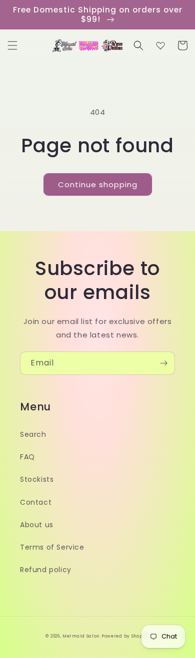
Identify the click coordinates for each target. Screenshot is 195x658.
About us (37, 525)
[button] (13, 45)
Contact (36, 502)
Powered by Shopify (126, 636)
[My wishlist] (161, 45)
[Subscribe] (163, 363)
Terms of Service (52, 547)
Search (33, 434)
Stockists (37, 479)
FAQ (27, 457)
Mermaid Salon (81, 636)
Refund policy (46, 570)
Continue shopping (98, 184)
